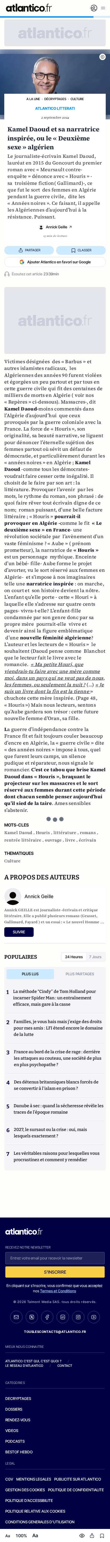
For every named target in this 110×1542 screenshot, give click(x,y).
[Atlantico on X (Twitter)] (32, 1317)
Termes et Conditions (58, 1291)
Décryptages (55, 99)
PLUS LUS (30, 974)
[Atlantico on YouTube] (94, 1317)
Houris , (44, 833)
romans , (89, 833)
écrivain (87, 840)
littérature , (66, 833)
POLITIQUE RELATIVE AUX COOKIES (35, 1511)
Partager (32, 250)
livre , (72, 840)
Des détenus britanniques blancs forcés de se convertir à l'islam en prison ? (56, 1085)
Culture (77, 99)
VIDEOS (11, 1430)
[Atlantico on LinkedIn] (63, 1317)
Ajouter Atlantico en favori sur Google (59, 262)
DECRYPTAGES (18, 1398)
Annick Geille (56, 227)
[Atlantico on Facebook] (47, 1317)
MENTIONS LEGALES (33, 1479)
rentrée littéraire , (24, 840)
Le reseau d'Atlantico (24, 1366)
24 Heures (74, 956)
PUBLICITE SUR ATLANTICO (77, 1479)
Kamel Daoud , (20, 833)
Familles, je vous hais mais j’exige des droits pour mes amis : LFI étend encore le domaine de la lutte (58, 1028)
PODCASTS (15, 1441)
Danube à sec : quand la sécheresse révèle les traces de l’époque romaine (59, 1109)
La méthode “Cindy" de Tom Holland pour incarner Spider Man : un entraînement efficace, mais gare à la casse (54, 998)
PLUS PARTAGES (80, 974)
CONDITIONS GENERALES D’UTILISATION (39, 1522)
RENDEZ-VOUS (17, 1420)
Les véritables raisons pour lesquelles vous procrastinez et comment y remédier (57, 1156)
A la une (33, 99)
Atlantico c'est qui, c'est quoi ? (33, 1361)
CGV (9, 1479)
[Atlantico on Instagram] (78, 1317)
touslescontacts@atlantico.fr (55, 1332)
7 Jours (95, 956)
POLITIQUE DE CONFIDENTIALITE (76, 1490)
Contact (64, 1366)
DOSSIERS (13, 1409)
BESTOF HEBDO (19, 1452)
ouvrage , (55, 840)
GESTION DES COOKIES (25, 1490)
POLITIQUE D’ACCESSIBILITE (29, 1500)
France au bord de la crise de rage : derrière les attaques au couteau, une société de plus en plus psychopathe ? (57, 1058)
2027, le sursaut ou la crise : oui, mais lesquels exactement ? (50, 1132)
